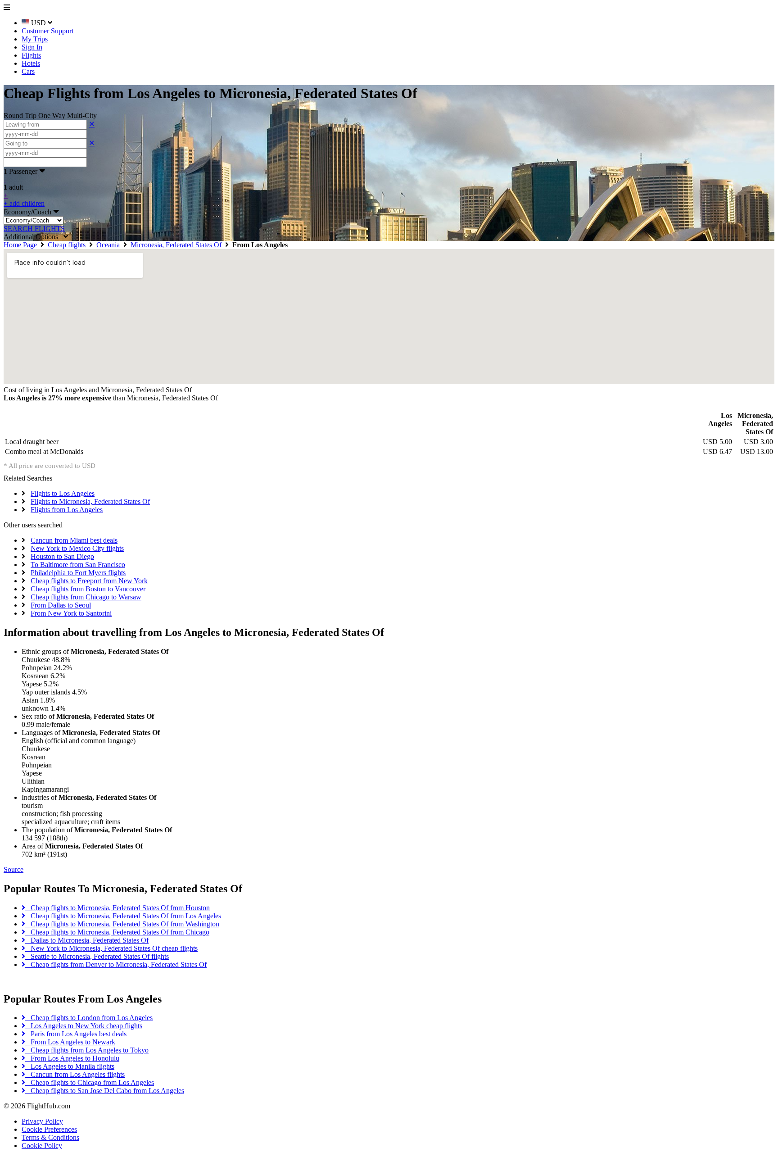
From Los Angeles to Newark (70, 1042)
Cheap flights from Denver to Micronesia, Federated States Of (116, 964)
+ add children (24, 203)
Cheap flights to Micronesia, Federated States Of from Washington (122, 924)
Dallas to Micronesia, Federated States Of (87, 940)
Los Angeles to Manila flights (69, 1066)
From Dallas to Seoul (61, 605)
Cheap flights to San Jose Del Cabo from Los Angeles (104, 1090)
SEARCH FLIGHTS (34, 228)
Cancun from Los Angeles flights (75, 1074)
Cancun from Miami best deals (74, 540)
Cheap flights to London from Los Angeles (89, 1017)
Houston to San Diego (62, 556)
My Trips (35, 39)
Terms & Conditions (50, 1137)
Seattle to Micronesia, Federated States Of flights (97, 956)
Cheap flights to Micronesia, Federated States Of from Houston (117, 908)
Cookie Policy (42, 1145)
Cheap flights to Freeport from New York (89, 581)
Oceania (108, 245)
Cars (28, 71)
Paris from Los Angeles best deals (76, 1034)
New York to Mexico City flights (77, 548)
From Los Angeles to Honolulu (72, 1058)
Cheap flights (67, 245)
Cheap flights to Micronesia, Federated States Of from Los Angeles (123, 916)
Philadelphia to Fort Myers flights (78, 572)
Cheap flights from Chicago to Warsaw (86, 597)
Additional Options (33, 236)
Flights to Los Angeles (63, 493)
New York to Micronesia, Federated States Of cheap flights (111, 948)
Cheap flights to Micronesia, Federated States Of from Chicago (117, 932)
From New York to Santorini (71, 613)
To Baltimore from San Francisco (78, 564)
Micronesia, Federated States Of (176, 245)
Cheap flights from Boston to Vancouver (88, 589)
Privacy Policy (42, 1121)
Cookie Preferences (49, 1129)
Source (13, 869)
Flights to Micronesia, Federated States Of (90, 501)
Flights (31, 55)
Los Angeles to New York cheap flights (83, 1026)
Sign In (32, 47)
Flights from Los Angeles (67, 509)
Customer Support (47, 31)
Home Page (20, 245)
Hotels (31, 63)
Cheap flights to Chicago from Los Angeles (89, 1082)
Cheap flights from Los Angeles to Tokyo (87, 1050)
